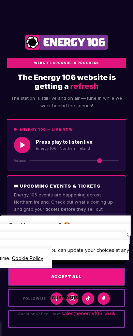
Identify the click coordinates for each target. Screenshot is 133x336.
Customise (66, 297)
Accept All (66, 276)
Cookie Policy (27, 258)
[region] (66, 278)
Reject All (66, 318)
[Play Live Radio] (22, 145)
